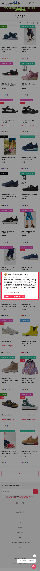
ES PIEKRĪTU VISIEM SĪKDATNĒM (14, 296)
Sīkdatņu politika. (12, 289)
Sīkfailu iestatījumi (13, 292)
